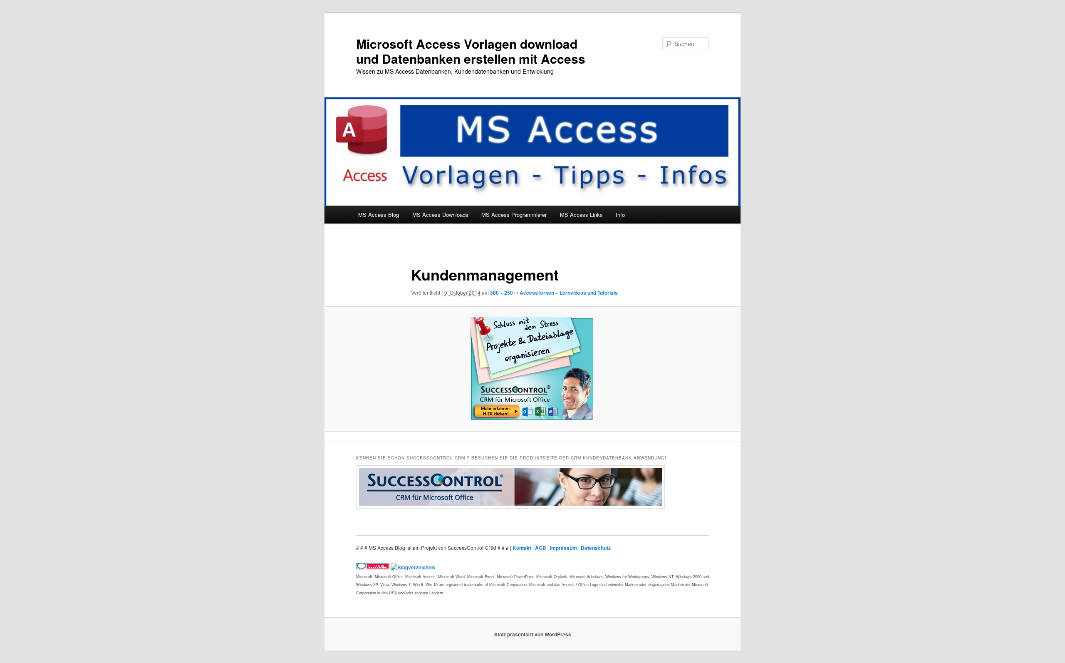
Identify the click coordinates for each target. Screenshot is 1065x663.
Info (620, 215)
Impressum (564, 547)
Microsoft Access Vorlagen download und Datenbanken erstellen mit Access (470, 51)
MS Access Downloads (440, 215)
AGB (541, 547)
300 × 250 (501, 292)
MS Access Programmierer (514, 215)
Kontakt (522, 547)
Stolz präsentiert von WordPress (532, 634)
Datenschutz (596, 547)
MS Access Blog (378, 215)
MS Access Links (581, 215)
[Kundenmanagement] (532, 369)
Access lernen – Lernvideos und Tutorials (569, 292)
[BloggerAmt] (413, 567)
